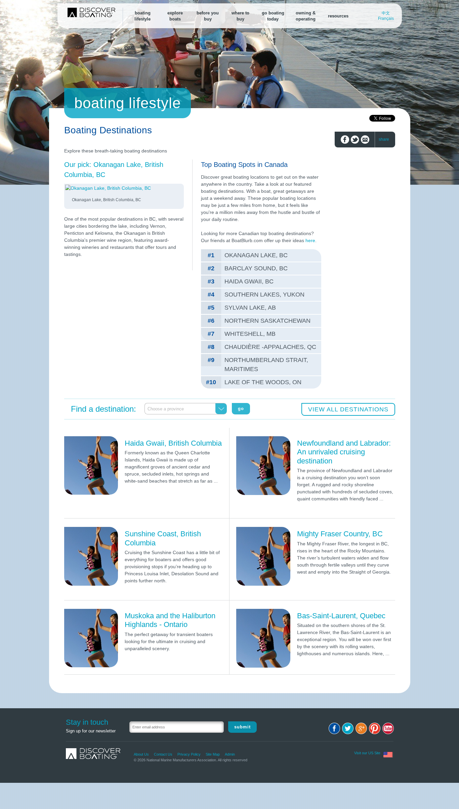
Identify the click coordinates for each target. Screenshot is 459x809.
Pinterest (374, 728)
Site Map (213, 754)
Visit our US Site (367, 753)
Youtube (388, 728)
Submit (242, 726)
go (241, 408)
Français (386, 18)
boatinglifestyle (142, 15)
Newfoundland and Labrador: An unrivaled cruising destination (344, 452)
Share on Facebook (345, 139)
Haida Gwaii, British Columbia (173, 443)
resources (338, 15)
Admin (230, 754)
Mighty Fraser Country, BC (340, 534)
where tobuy (240, 15)
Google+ (361, 728)
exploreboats (175, 15)
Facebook (334, 728)
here (310, 240)
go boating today (273, 15)
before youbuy (208, 15)
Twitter (347, 728)
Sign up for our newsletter (91, 730)
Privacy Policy (189, 754)
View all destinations (348, 409)
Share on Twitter (355, 139)
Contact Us (163, 754)
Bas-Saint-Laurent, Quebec (341, 616)
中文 (386, 13)
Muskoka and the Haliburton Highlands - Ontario (170, 620)
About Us (141, 754)
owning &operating (306, 15)
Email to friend (365, 139)
